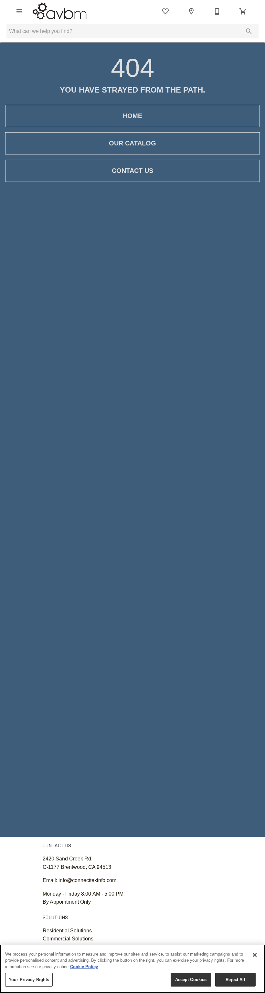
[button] (19, 11)
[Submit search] (249, 31)
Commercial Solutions (68, 938)
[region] (132, 969)
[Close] (255, 955)
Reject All (235, 979)
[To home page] (59, 11)
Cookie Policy (84, 966)
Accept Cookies (191, 979)
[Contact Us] (217, 11)
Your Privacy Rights (29, 979)
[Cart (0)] (243, 11)
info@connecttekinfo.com (87, 880)
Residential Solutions (67, 930)
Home (132, 115)
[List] (165, 11)
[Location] (191, 11)
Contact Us (132, 170)
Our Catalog (132, 143)
